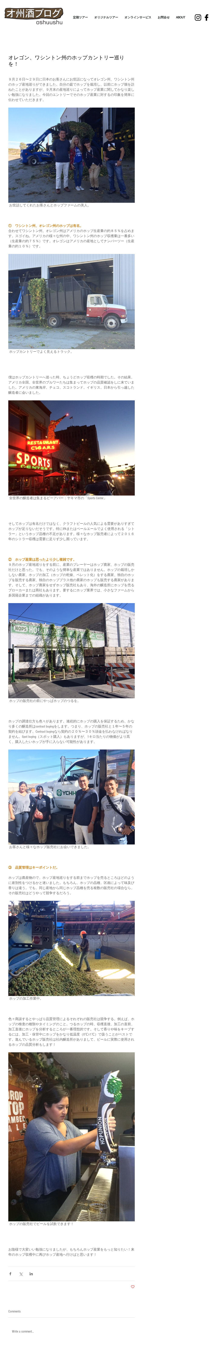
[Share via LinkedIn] (31, 1274)
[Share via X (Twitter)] (21, 1274)
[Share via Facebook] (10, 1274)
